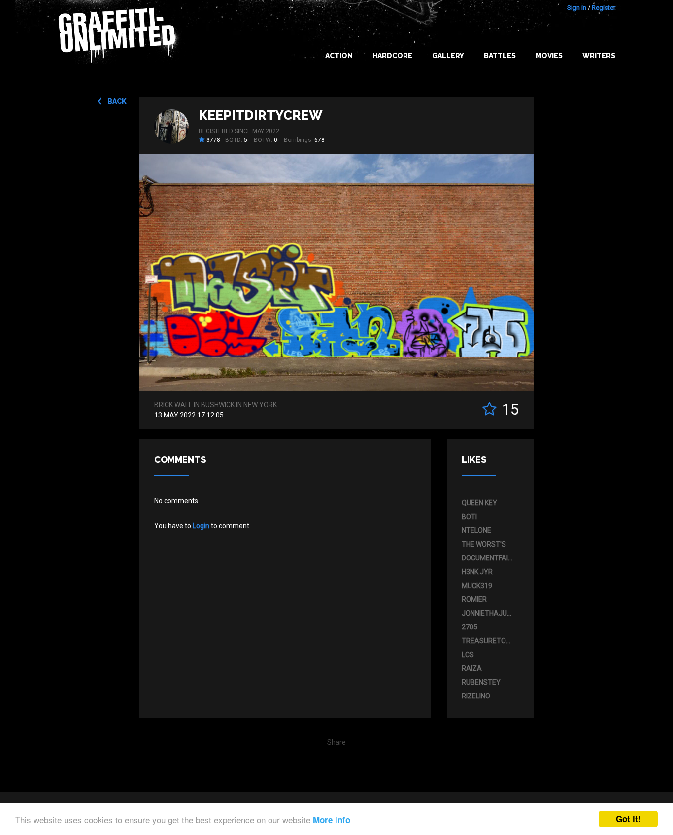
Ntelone (476, 530)
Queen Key (479, 503)
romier (474, 599)
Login (201, 526)
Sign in (576, 7)
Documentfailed (488, 558)
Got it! (628, 819)
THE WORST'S (484, 544)
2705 (469, 627)
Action (339, 56)
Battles (500, 56)
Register (603, 7)
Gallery (448, 56)
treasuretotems (488, 641)
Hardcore (392, 56)
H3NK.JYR (477, 572)
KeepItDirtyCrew (260, 115)
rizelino (476, 696)
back (117, 101)
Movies (549, 56)
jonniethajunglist (488, 613)
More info (331, 820)
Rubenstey (481, 682)
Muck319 (477, 586)
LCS (468, 655)
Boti (469, 517)
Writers (598, 56)
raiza (472, 668)
